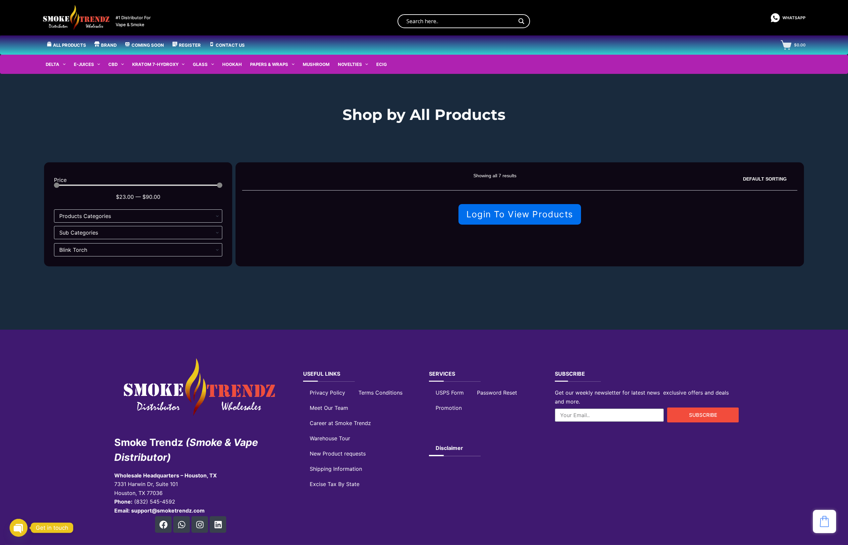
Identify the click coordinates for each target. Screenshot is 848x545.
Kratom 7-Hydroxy (155, 64)
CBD (113, 64)
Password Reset (497, 392)
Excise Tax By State (334, 484)
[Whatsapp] (181, 524)
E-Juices (84, 64)
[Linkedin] (218, 524)
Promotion (449, 408)
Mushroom (316, 64)
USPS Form (450, 392)
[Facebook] (163, 524)
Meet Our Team (329, 408)
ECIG (381, 64)
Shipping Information (336, 468)
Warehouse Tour (330, 438)
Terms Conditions (380, 392)
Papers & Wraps (269, 64)
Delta (52, 64)
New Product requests (338, 453)
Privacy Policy (327, 392)
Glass (200, 64)
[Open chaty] (18, 528)
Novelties (350, 64)
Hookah (232, 64)
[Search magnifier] (521, 21)
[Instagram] (199, 524)
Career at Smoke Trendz (340, 423)
